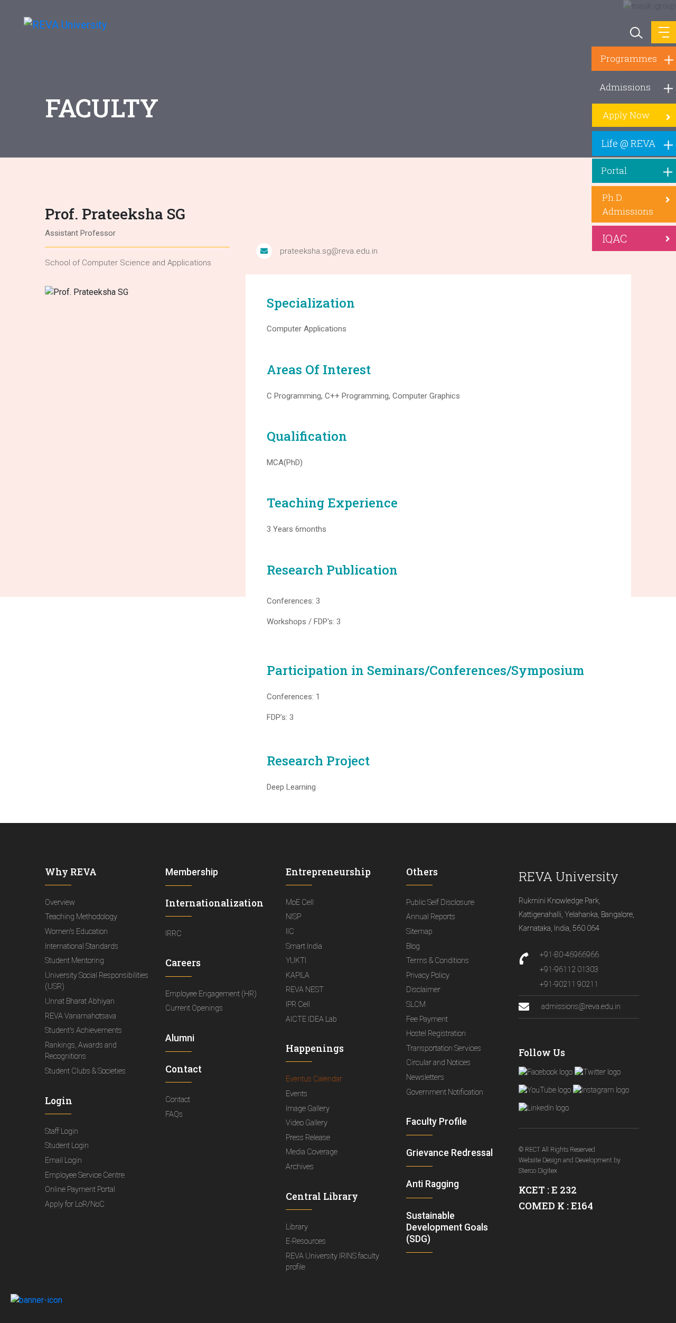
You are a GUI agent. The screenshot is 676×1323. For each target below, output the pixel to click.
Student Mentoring (74, 960)
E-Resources (306, 1241)
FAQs (174, 1114)
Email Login (63, 1160)
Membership (191, 872)
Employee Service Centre (85, 1175)
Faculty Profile (436, 1121)
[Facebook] (545, 1072)
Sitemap (419, 931)
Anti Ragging (432, 1184)
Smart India (304, 946)
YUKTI (296, 960)
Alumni (179, 1038)
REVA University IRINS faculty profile (332, 1262)
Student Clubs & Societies (85, 1071)
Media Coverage (311, 1152)
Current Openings (194, 1008)
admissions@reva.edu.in (580, 1006)
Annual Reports (430, 916)
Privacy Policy (427, 975)
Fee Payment (427, 1019)
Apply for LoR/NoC (75, 1204)
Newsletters (425, 1077)
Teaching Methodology (81, 916)
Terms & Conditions (437, 960)
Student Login (67, 1145)
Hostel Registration (436, 1033)
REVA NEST (305, 989)
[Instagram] (601, 1090)
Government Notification (444, 1092)
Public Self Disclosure (440, 902)
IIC (290, 931)
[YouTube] (545, 1090)
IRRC (173, 933)
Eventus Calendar (314, 1079)
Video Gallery (306, 1122)
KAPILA (297, 975)
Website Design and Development (565, 1160)
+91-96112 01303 (569, 969)
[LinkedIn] (544, 1108)
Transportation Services (443, 1048)
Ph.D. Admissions (627, 204)
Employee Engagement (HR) (211, 993)
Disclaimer (423, 989)
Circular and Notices (438, 1062)
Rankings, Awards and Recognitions (81, 1051)
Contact (177, 1099)
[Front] (59, 24)
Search (635, 32)
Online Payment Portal (80, 1189)
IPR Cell (298, 1004)
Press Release (308, 1137)
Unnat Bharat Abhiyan (80, 1001)
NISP (293, 916)
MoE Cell (300, 902)
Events (296, 1093)
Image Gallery (308, 1108)
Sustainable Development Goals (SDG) (447, 1227)
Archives (300, 1166)
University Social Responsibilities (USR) (96, 981)
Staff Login (61, 1131)
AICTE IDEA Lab (311, 1019)
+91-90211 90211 (569, 984)
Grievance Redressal (449, 1153)
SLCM (416, 1004)
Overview (60, 902)
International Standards (81, 946)
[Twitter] (598, 1072)
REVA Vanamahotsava (80, 1016)
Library (297, 1227)
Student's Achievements (83, 1030)
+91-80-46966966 (569, 954)
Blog (413, 946)
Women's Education (76, 931)
